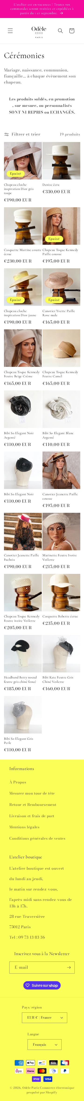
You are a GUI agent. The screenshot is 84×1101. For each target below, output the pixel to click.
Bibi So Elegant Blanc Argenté (58, 435)
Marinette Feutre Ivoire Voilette (59, 557)
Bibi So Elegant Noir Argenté (19, 435)
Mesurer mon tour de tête (32, 793)
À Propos (17, 782)
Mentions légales (24, 827)
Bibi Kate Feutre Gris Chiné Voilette (58, 679)
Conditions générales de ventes (37, 838)
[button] (10, 30)
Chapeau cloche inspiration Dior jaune (20, 313)
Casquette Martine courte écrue (23, 252)
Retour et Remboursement (32, 804)
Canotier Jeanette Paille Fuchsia (21, 557)
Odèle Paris (30, 1088)
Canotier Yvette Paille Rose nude (58, 313)
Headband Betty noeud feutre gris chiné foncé (20, 679)
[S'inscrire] (68, 968)
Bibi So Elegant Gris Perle (18, 741)
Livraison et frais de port (31, 816)
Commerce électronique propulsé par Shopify (50, 1090)
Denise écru (51, 185)
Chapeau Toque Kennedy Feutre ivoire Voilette (22, 618)
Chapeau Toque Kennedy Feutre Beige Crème (22, 374)
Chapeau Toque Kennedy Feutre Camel (60, 374)
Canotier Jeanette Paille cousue (60, 496)
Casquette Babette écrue (60, 616)
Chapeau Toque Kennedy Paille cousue (60, 252)
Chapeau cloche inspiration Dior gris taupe (19, 189)
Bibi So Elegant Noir (19, 494)
